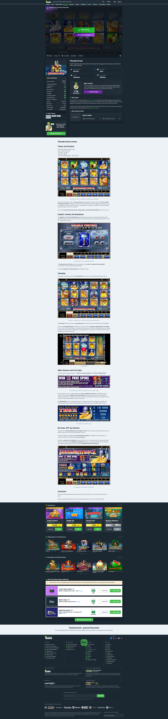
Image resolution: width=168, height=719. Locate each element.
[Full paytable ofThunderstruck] (84, 466)
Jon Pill (62, 501)
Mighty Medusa (114, 551)
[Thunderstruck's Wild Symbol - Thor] (84, 413)
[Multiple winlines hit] (84, 299)
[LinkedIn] (119, 638)
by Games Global (53, 8)
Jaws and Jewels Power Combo (53, 572)
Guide (77, 4)
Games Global (90, 100)
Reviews (95, 4)
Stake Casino (63, 600)
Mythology (48, 116)
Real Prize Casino (65, 610)
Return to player (76, 69)
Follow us (112, 636)
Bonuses (72, 4)
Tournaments (102, 4)
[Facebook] (111, 638)
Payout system (103, 75)
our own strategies (80, 437)
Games (66, 4)
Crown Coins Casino (65, 589)
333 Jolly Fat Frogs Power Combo (98, 572)
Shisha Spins (83, 571)
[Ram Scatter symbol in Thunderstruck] (84, 382)
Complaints (83, 4)
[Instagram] (116, 638)
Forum (89, 4)
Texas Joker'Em (67, 572)
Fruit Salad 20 (115, 571)
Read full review (94, 92)
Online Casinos (59, 4)
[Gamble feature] (84, 241)
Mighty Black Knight (98, 552)
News (109, 4)
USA (53, 4)
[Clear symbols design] (84, 178)
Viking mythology (78, 202)
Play (59, 529)
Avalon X (51, 551)
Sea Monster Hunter (84, 552)
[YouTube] (121, 638)
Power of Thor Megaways (67, 552)
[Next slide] (121, 505)
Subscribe (100, 695)
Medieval (54, 116)
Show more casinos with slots (84, 619)
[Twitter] (113, 638)
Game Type (102, 69)
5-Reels (58, 116)
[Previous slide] (119, 505)
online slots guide (94, 108)
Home (48, 4)
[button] (81, 56)
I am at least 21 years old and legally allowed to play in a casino (79, 699)
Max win (75, 75)
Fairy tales (48, 117)
